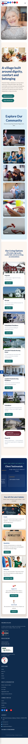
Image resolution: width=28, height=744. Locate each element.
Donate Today (14, 595)
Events (2, 675)
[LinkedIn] (10, 2)
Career (2, 700)
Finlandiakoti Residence (11, 325)
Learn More (8, 282)
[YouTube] (17, 2)
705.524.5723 (5, 724)
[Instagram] (12, 2)
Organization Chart (5, 691)
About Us (3, 671)
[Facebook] (8, 2)
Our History (3, 687)
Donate (2, 705)
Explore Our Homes (8, 96)
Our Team (3, 689)
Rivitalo (7, 300)
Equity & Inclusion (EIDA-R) (6, 693)
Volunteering (3, 703)
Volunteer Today (8, 578)
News (2, 673)
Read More (7, 552)
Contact (2, 678)
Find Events (7, 525)
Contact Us (14, 611)
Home (2, 669)
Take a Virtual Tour (8, 100)
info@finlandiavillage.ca (7, 726)
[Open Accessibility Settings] (1, 372)
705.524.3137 (5, 722)
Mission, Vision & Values (6, 685)
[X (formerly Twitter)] (15, 2)
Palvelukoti (8, 405)
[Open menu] (25, 3)
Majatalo (7, 275)
